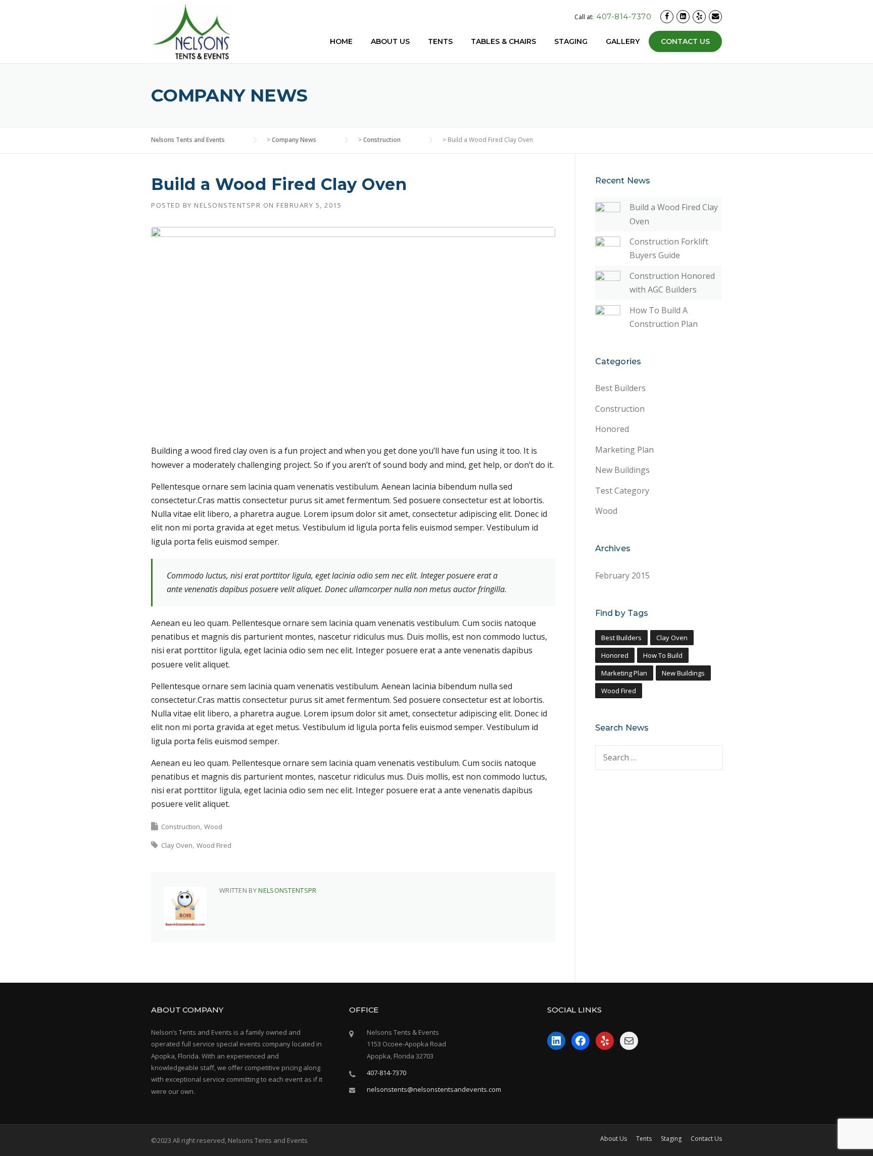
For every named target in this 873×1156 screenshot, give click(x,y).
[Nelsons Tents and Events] (191, 31)
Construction (180, 826)
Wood (213, 826)
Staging (571, 41)
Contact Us (685, 41)
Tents (440, 41)
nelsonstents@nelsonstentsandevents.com (434, 1089)
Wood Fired (214, 845)
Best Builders (620, 388)
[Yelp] (699, 16)
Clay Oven (176, 845)
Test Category (622, 490)
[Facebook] (666, 16)
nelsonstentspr (227, 205)
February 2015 (622, 575)
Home (341, 41)
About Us (390, 41)
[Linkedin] (683, 16)
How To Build (663, 655)
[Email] (715, 16)
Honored (612, 429)
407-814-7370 (623, 16)
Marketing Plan (624, 449)
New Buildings (622, 469)
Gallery (623, 41)
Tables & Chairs (503, 41)
